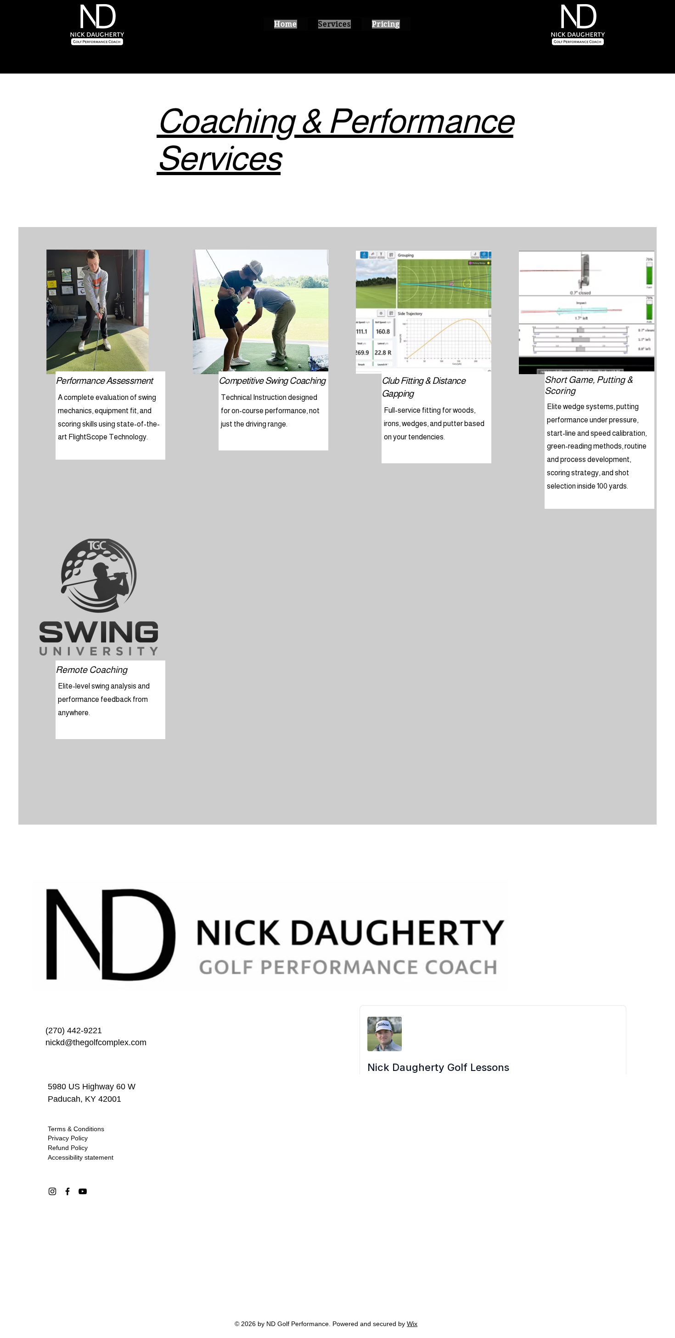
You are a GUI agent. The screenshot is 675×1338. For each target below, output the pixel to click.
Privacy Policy (68, 1138)
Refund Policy (68, 1147)
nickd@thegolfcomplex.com (95, 1042)
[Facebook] (67, 1191)
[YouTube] (83, 1191)
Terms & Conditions (76, 1129)
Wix (412, 1323)
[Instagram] (52, 1191)
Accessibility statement (80, 1157)
